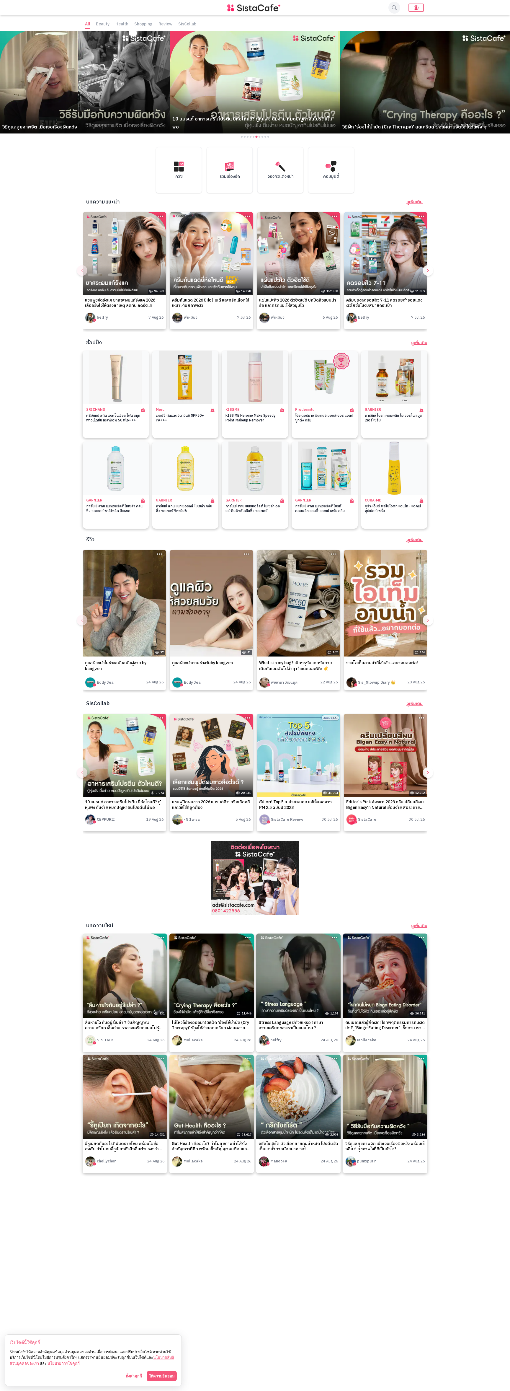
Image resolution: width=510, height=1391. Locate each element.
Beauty (102, 24)
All (87, 24)
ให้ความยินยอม (161, 1376)
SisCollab (187, 24)
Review (165, 24)
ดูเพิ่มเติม (414, 202)
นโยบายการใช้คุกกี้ (64, 1363)
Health (121, 24)
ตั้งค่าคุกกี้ (134, 1376)
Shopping (143, 24)
